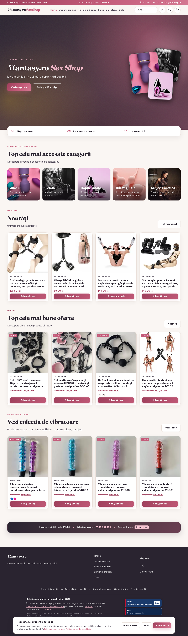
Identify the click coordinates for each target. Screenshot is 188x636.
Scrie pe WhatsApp (47, 87)
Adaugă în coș (116, 400)
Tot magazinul (169, 224)
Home (53, 9)
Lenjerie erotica (107, 9)
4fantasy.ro (23, 10)
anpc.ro (89, 606)
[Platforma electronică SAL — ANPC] (143, 603)
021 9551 (47, 609)
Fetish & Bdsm (87, 9)
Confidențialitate (69, 589)
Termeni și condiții (49, 589)
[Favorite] (170, 10)
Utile (121, 9)
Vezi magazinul (19, 87)
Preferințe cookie (139, 589)
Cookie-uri (85, 589)
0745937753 (149, 2)
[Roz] (15, 499)
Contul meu (146, 571)
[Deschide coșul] (177, 10)
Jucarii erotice (67, 9)
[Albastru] (11, 499)
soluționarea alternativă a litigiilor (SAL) (45, 606)
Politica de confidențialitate (78, 629)
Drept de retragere (102, 589)
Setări (146, 625)
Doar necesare (130, 625)
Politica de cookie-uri (54, 629)
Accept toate (162, 625)
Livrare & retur (121, 589)
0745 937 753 (103, 527)
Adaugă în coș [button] (28, 296)
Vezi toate (171, 427)
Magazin (144, 558)
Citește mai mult (116, 296)
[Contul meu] (162, 10)
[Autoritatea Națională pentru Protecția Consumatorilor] (143, 611)
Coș (142, 565)
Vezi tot (172, 323)
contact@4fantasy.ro (170, 2)
